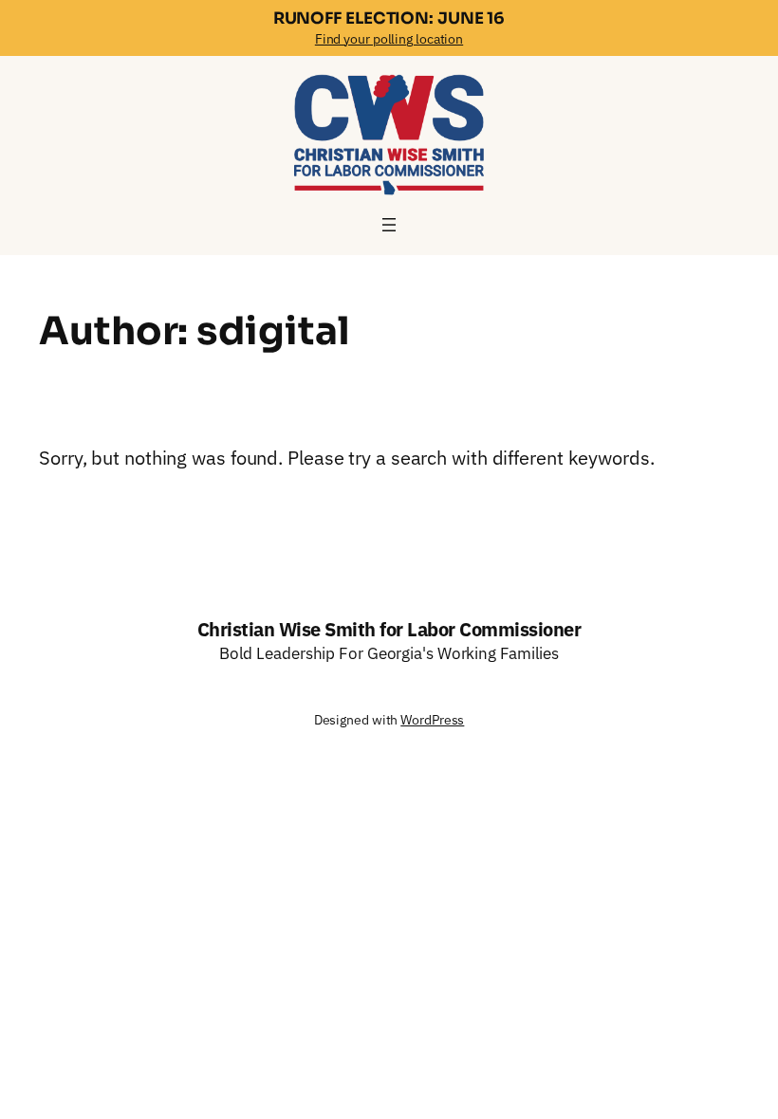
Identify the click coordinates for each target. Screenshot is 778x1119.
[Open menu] (389, 224)
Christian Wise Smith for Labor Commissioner (389, 629)
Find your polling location (389, 38)
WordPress (432, 719)
